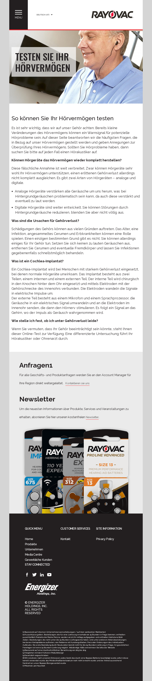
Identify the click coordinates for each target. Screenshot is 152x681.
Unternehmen (34, 549)
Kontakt (65, 539)
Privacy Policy (105, 539)
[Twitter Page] (34, 574)
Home (29, 539)
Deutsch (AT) (43, 15)
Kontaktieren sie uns (77, 383)
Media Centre (33, 554)
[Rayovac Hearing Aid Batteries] (112, 18)
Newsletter (92, 417)
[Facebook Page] (27, 574)
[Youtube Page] (49, 574)
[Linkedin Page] (42, 574)
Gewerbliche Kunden (38, 560)
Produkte (31, 544)
